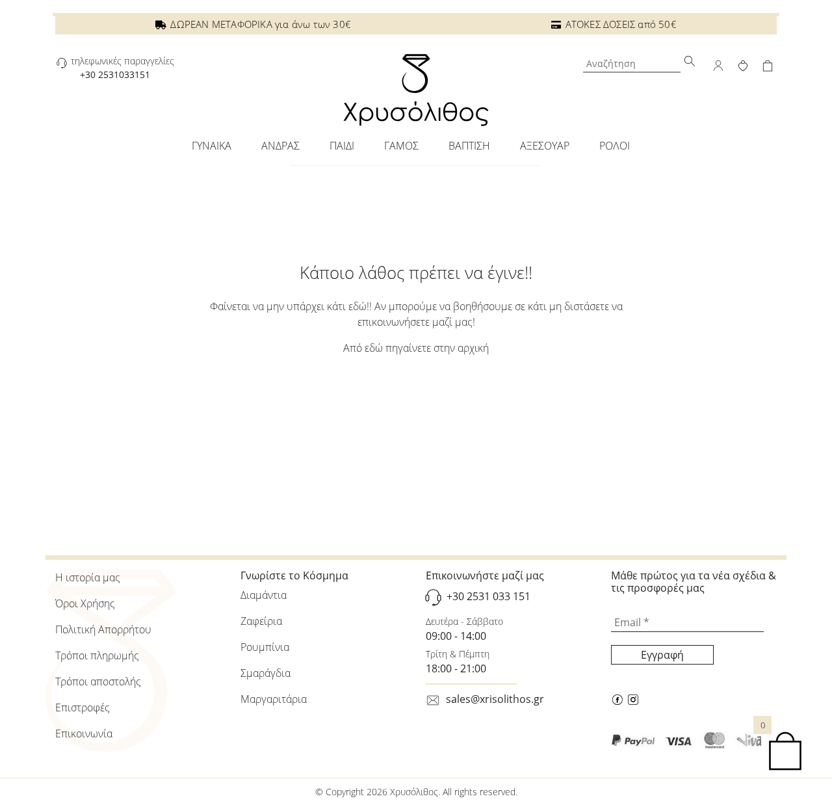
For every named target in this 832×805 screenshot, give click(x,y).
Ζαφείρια (261, 621)
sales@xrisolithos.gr (495, 699)
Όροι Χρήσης (85, 603)
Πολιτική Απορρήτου (103, 629)
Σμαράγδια (265, 673)
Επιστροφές (82, 707)
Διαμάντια (263, 595)
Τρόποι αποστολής (98, 681)
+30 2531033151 (115, 74)
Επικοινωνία (83, 733)
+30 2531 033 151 (488, 597)
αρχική (473, 348)
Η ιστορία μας (87, 577)
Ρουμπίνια (264, 647)
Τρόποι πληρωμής (97, 655)
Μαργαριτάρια (273, 699)
